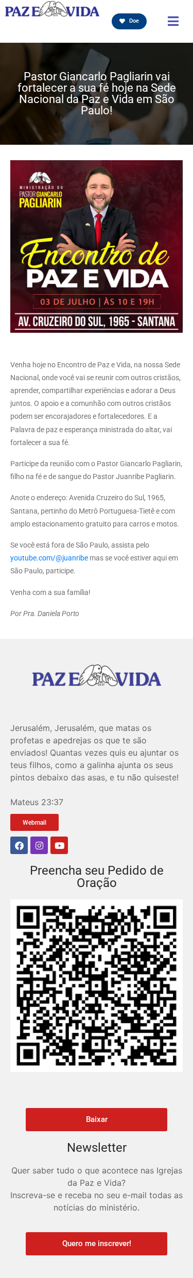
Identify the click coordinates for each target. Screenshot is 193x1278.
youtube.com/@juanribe (49, 558)
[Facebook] (19, 845)
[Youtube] (59, 845)
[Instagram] (39, 845)
